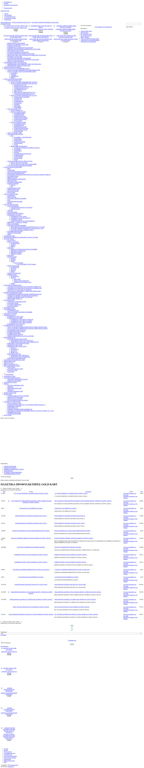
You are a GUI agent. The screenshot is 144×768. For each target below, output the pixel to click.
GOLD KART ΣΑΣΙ (86, 31)
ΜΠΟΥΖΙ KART (8, 363)
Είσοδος (6, 3)
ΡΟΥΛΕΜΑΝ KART (9, 376)
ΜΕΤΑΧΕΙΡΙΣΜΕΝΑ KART (12, 366)
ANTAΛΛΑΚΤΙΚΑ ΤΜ (13, 109)
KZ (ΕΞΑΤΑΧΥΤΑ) (86, 35)
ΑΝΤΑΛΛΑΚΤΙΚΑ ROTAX (15, 134)
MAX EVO (14, 351)
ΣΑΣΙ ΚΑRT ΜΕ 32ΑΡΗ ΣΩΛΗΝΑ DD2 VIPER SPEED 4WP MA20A (40, 39)
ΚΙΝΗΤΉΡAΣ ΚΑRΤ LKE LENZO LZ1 (22, 340)
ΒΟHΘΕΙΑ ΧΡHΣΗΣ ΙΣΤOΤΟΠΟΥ (14, 469)
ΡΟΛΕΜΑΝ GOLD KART (14, 56)
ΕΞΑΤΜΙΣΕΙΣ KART (10, 309)
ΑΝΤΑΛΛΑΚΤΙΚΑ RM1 (11, 194)
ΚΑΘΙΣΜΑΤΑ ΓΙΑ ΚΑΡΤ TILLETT (20, 218)
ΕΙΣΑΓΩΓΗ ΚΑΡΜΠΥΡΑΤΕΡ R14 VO (25, 92)
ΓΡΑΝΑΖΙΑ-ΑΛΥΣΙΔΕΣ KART (13, 285)
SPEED (13, 246)
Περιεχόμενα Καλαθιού (10, 756)
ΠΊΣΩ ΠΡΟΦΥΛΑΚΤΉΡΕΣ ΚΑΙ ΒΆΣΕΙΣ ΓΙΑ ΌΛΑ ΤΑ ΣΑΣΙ (27, 227)
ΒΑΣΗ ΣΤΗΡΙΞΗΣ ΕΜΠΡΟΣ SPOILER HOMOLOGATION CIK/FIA (73, 538)
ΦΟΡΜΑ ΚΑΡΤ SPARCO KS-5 (23, 282)
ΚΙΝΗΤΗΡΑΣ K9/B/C (20, 116)
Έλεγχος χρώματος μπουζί (14, 403)
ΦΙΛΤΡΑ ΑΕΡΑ (18, 158)
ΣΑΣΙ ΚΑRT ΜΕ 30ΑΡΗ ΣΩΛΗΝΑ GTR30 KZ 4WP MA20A (66, 39)
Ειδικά (6, 750)
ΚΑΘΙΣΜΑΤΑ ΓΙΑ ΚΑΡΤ (14, 215)
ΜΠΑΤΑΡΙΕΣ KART (10, 361)
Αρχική (6, 13)
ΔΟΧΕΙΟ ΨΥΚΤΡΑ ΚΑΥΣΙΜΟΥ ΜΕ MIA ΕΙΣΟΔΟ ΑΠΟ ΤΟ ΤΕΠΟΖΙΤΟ (9, 737)
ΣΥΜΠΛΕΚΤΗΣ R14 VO (21, 88)
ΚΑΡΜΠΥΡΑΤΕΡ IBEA (14, 333)
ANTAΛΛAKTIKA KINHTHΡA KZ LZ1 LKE (24, 95)
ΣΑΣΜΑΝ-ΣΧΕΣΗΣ (19, 141)
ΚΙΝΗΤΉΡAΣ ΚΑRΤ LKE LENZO (17, 339)
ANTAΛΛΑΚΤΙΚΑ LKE (14, 80)
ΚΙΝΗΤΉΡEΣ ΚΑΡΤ (10, 337)
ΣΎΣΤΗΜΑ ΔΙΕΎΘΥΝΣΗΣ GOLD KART (19, 58)
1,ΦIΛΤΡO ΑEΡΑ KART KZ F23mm (9, 672)
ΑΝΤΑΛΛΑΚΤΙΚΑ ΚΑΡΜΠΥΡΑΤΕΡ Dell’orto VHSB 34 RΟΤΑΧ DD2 (27, 327)
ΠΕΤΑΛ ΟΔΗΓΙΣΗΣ (13, 224)
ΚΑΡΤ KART (8, 415)
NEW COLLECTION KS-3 (21, 280)
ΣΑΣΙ (8, 200)
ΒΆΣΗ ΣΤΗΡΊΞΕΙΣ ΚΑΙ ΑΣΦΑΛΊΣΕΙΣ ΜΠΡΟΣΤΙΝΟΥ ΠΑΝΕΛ (72, 530)
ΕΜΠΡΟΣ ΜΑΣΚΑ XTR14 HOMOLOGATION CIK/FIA (70, 562)
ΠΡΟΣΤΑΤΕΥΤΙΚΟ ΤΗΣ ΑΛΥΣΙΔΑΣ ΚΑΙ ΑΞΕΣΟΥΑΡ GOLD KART (26, 55)
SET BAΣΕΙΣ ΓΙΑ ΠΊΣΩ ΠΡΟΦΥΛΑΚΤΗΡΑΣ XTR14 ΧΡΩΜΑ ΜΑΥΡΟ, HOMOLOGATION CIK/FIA (83, 501)
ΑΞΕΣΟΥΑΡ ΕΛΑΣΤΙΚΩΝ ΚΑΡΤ (16, 301)
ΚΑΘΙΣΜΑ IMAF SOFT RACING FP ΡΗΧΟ (40, 29)
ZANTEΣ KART (15, 209)
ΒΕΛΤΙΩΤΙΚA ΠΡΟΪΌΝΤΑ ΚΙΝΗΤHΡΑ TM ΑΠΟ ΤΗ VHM (21, 237)
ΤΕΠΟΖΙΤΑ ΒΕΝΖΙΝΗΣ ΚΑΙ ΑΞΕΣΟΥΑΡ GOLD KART (23, 59)
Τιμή (141, 491)
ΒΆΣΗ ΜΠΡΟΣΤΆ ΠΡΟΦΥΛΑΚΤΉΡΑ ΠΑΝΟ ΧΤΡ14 (69, 523)
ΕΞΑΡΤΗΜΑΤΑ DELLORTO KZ (16, 330)
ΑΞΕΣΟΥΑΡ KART (9, 236)
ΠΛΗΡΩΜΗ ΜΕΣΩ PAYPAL (12, 474)
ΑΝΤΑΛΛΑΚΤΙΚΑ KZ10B (18, 122)
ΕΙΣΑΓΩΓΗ (17, 106)
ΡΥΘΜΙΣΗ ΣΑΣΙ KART (14, 412)
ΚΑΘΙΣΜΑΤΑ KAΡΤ (10, 315)
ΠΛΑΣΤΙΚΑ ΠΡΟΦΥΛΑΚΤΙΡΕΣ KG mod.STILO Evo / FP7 (27, 228)
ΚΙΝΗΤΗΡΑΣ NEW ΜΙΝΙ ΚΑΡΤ (16, 358)
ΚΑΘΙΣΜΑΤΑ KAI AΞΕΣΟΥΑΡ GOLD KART (20, 47)
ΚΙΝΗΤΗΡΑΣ (18, 140)
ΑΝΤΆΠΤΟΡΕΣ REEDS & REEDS (17, 171)
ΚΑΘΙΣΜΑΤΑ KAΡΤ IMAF (15, 318)
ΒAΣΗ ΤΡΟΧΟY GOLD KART (16, 43)
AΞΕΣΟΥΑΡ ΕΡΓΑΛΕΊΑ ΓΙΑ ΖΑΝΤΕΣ (21, 207)
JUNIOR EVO (15, 349)
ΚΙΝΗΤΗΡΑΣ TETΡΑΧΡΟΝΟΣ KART (18, 343)
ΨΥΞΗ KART (11, 192)
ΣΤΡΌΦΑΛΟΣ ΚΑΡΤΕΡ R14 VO (23, 86)
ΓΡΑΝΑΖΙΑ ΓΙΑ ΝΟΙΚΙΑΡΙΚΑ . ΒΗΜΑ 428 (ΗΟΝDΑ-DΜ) (24, 291)
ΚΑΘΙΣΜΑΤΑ (14, 76)
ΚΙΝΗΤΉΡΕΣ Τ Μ (12, 407)
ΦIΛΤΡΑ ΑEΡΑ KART (10, 393)
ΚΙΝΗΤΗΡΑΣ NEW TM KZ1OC (20, 355)
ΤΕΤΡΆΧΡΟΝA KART (10, 382)
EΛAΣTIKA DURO (12, 303)
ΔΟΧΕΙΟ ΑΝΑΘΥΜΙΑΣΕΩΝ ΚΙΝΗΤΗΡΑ (9, 693)
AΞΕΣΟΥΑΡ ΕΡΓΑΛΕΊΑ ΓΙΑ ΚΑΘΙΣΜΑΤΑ (23, 221)
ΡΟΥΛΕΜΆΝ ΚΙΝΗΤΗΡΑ (14, 182)
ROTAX (13, 185)
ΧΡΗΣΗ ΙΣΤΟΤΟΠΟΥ (10, 468)
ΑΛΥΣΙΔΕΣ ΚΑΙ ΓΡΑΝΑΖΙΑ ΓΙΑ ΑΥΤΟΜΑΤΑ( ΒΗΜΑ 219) (24, 286)
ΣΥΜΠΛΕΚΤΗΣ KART (14, 188)
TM (12, 186)
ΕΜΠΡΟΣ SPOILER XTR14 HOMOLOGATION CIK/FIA (70, 554)
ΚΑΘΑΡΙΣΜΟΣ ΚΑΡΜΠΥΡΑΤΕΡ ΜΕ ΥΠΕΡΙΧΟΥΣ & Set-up (24, 294)
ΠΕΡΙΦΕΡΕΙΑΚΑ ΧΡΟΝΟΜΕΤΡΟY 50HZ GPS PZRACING (24, 64)
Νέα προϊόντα (8, 15)
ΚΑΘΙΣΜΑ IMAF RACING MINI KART (15, 27)
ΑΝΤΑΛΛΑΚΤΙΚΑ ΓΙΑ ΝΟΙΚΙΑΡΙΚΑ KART (17, 68)
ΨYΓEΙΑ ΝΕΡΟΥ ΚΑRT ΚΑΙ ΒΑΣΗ (17, 400)
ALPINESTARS (15, 243)
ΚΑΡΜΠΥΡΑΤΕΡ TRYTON (15, 334)
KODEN (13, 258)
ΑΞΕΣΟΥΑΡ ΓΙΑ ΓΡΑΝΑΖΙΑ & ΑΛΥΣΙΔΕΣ (19, 289)
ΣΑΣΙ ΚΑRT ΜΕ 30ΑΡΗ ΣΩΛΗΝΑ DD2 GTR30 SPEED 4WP (15, 39)
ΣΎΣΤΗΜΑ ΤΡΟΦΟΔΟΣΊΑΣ (12, 378)
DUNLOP (13, 268)
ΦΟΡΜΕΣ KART (12, 274)
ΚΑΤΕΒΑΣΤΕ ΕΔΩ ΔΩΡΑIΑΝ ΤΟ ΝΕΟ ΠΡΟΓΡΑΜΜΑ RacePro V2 (26, 404)
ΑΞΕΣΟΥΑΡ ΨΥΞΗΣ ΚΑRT (15, 397)
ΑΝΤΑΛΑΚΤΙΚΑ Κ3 (16, 110)
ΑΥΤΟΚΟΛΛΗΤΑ (12, 212)
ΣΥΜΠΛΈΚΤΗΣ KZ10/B (21, 128)
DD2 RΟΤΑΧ (84, 32)
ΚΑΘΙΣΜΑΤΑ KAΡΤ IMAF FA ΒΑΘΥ (21, 321)
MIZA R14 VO (18, 91)
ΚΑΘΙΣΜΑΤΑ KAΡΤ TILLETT (16, 324)
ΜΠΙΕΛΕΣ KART (12, 177)
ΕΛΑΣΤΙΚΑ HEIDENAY (14, 304)
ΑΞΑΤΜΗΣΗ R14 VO (20, 89)
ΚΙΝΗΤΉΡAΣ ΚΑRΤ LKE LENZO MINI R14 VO (25, 342)
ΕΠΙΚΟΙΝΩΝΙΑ (8, 471)
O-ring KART (11, 170)
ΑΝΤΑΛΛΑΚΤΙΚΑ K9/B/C (18, 112)
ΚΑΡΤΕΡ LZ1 (18, 100)
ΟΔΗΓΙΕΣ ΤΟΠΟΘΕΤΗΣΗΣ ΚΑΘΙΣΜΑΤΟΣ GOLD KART (23, 49)
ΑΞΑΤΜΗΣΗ (17, 107)
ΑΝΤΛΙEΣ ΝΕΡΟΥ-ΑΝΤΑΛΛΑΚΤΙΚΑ (18, 396)
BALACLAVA (11, 240)
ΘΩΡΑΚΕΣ (10, 248)
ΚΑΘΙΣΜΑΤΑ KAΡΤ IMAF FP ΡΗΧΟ (21, 322)
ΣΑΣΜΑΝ (17, 104)
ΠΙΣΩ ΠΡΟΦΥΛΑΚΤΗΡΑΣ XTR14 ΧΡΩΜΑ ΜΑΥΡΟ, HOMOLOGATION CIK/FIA (77, 592)
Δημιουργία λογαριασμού (11, 5)
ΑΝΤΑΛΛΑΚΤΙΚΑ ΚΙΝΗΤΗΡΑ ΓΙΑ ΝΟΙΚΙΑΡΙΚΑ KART (23, 70)
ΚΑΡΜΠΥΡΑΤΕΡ (19, 115)
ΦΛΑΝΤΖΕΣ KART (13, 191)
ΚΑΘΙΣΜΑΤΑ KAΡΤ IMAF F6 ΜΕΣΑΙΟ (22, 319)
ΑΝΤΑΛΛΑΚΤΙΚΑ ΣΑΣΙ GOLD (21, 22)
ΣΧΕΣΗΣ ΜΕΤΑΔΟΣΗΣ (14, 413)
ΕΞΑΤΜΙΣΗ (17, 149)
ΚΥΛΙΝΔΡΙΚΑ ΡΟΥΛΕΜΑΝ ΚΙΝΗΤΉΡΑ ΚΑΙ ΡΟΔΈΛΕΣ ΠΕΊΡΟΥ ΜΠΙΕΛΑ (29, 174)
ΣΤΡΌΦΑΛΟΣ (18, 98)
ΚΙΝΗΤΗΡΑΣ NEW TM (14, 354)
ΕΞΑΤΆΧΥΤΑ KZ (12, 370)
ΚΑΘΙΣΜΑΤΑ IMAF (16, 219)
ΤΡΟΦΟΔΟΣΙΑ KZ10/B (20, 130)
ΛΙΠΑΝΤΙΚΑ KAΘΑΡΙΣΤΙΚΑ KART (14, 360)
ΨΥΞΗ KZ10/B (18, 131)
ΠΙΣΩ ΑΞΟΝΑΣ (11, 197)
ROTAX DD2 (11, 367)
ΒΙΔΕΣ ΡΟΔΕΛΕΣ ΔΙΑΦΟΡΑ (15, 213)
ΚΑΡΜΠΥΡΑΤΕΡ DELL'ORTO (16, 331)
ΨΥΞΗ (16, 144)
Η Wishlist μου (8, 2)
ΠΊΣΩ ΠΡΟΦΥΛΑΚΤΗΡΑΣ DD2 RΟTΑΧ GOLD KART (70, 584)
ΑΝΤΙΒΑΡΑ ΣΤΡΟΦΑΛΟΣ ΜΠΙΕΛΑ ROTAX (27, 147)
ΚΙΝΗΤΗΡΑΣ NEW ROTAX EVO (17, 346)
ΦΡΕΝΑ (13, 77)
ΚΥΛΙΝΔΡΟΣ (18, 103)
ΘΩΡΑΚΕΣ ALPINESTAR (18, 251)
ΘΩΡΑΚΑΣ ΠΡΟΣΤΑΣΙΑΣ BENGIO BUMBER (24, 249)
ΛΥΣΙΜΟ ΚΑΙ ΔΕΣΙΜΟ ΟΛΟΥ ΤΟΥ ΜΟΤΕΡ (19, 297)
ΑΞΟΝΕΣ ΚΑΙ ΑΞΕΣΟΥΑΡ (88, 41)
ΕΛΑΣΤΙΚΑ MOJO (12, 306)
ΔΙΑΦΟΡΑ (10, 387)
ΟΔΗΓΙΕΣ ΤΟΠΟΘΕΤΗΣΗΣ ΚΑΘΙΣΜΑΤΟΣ (19, 409)
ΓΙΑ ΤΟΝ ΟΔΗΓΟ (9, 239)
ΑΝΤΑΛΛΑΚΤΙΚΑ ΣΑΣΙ (11, 204)
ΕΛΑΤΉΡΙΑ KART (9, 307)
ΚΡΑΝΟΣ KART (12, 257)
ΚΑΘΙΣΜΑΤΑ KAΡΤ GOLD (15, 316)
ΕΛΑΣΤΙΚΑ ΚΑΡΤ (9, 300)
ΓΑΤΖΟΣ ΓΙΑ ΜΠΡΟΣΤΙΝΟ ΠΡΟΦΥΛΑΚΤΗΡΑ (67, 547)
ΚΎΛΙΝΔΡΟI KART (13, 176)
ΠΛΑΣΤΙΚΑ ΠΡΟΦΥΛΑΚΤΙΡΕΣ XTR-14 (22, 230)
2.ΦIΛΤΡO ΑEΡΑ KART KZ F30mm (9, 652)
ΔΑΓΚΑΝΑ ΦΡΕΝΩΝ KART (15, 385)
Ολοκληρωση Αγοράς (10, 18)
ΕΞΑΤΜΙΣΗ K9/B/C (19, 113)
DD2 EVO (13, 348)
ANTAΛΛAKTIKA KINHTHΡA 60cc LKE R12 (24, 82)
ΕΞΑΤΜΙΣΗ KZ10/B (19, 124)
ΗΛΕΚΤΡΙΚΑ (18, 139)
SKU (4, 491)
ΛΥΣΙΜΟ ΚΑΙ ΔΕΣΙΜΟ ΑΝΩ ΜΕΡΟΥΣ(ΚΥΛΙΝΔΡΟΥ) (22, 295)
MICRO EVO (14, 352)
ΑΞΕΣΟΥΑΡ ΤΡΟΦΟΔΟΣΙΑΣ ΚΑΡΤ (17, 379)
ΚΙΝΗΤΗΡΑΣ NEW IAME (14, 345)
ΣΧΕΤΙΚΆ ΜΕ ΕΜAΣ (10, 466)
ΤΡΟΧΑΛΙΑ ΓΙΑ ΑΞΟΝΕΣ (14, 399)
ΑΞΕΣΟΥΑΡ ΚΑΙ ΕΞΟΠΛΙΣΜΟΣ (90, 40)
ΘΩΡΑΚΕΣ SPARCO (16, 252)
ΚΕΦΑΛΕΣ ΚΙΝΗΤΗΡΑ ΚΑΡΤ (16, 173)
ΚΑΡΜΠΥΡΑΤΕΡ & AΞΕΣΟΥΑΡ (13, 325)
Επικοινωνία (7, 19)
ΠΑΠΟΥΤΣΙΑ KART (13, 265)
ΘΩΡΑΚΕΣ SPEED (16, 254)
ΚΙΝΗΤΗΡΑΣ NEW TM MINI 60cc (20, 357)
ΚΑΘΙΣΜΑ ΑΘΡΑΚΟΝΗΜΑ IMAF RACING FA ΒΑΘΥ (66, 30)
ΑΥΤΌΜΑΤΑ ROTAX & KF (15, 369)
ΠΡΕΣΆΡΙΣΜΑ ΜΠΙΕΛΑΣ (14, 298)
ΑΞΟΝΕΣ (13, 74)
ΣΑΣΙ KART (10, 372)
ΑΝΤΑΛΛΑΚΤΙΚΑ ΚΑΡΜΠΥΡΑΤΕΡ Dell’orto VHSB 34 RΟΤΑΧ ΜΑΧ (27, 328)
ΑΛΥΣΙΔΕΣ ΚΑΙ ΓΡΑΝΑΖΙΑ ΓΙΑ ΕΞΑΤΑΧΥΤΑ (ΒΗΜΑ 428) (24, 288)
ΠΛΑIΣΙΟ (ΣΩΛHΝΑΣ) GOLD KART (18, 52)
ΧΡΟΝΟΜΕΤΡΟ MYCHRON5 (12, 67)
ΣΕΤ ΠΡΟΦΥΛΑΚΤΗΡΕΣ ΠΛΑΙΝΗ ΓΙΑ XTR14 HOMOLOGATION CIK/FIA (76, 614)
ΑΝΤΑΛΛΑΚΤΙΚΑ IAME (14, 133)
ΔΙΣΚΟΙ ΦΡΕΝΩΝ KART (14, 388)
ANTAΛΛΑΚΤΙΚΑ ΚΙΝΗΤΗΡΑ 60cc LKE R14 (24, 83)
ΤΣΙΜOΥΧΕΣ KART (13, 189)
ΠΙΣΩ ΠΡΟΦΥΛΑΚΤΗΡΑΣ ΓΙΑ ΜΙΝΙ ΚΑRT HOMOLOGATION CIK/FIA (75, 599)
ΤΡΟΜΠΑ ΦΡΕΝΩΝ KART (15, 391)
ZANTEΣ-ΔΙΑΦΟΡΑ (13, 206)
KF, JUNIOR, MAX (86, 34)
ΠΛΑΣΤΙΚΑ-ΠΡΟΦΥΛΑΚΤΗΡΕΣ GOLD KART (45, 22)
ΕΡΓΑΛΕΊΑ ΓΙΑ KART (10, 313)
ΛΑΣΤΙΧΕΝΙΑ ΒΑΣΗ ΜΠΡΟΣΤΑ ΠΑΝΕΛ (66, 577)
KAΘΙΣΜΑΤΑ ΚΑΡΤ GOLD (19, 216)
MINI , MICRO (85, 37)
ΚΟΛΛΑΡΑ (10, 255)
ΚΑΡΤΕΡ (16, 152)
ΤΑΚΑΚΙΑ (10, 390)
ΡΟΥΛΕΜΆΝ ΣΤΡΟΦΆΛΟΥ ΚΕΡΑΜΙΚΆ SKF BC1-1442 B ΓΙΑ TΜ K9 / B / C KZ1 (30, 410)
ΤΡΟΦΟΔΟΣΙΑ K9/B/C (20, 119)
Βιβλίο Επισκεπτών (9, 760)
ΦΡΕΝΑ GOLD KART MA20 (15, 61)
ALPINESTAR (15, 267)
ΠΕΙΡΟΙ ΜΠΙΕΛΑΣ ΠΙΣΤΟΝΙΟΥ (16, 179)
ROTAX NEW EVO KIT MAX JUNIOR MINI (23, 164)
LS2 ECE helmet (18, 262)
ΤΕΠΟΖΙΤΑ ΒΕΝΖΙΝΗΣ (14, 233)
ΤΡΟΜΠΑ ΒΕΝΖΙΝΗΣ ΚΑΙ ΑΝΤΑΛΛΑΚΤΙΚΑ (20, 336)
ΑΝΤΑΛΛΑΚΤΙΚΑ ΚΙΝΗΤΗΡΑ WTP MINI (19, 165)
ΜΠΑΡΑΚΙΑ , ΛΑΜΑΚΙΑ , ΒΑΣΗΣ (17, 222)
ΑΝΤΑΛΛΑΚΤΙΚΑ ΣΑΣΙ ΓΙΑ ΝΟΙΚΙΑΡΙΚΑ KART (21, 71)
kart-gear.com (14, 765)
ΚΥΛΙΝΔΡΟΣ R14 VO (20, 85)
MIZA (9, 168)
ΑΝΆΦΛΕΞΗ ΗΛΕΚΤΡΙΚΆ (22, 97)
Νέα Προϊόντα (4, 646)
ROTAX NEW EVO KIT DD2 (19, 162)
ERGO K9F (17, 279)
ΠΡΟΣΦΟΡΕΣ (9, 374)
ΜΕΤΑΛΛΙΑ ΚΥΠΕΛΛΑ (11, 364)
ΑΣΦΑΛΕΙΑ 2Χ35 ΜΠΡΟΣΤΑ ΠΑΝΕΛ (65, 508)
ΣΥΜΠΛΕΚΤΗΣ (18, 101)
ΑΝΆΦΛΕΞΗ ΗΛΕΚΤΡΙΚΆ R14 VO (24, 94)
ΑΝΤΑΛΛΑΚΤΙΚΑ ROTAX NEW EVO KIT (19, 161)
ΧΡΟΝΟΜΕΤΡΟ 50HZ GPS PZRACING (15, 62)
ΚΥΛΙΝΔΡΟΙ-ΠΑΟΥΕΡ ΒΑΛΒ (22, 153)
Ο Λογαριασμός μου (9, 16)
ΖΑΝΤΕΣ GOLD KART (14, 46)
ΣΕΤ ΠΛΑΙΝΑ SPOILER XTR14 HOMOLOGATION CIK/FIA (71, 607)
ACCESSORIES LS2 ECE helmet (26, 264)
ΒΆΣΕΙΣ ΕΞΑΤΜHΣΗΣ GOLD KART (17, 44)
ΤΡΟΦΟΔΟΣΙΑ (18, 143)
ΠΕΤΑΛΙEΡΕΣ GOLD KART (15, 50)
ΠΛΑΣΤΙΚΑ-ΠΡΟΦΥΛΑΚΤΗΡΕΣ (16, 198)
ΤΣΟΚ (9, 234)
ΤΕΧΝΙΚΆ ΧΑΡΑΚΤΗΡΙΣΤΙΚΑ (13, 472)
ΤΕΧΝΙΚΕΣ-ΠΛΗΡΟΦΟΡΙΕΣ (12, 402)
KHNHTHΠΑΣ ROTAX (14, 406)
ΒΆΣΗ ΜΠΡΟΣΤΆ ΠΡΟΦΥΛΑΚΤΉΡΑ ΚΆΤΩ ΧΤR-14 (69, 516)
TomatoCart (11, 766)
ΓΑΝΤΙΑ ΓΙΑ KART (12, 242)
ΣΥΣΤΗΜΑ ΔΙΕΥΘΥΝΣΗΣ (14, 201)
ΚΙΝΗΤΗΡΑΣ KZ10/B (20, 127)
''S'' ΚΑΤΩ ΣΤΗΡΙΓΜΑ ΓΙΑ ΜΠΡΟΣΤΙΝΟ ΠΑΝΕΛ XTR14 (70, 493)
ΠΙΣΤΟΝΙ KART (12, 180)
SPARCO (13, 245)
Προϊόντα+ (89, 491)
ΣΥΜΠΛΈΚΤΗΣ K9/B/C (21, 118)
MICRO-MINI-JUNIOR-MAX (19, 146)
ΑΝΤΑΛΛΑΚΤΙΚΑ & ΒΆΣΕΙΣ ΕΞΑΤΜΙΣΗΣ (19, 312)
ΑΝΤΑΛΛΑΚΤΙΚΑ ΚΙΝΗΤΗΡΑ (13, 79)
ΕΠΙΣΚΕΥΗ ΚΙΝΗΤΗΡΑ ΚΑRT (13, 292)
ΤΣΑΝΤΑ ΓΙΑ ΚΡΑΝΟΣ (14, 273)
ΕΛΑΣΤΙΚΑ (14, 73)
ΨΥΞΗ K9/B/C (18, 121)
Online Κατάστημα (6, 22)
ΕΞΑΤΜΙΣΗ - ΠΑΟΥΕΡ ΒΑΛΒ (22, 137)
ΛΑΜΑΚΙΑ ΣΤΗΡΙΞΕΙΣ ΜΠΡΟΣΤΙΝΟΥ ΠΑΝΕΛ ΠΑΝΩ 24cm (72, 569)
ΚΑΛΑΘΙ (3, 635)
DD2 (12, 136)
